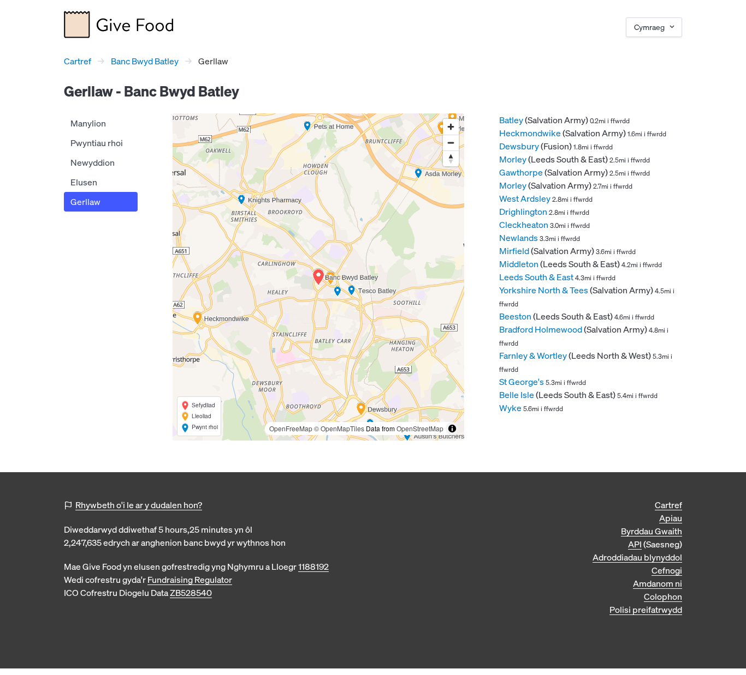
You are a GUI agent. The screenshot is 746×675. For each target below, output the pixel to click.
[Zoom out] (451, 142)
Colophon (663, 596)
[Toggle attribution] (452, 428)
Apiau (670, 518)
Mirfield (514, 251)
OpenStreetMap (419, 428)
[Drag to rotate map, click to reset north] (451, 158)
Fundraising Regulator (189, 580)
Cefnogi (667, 570)
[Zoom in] (451, 127)
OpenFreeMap (290, 428)
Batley (511, 120)
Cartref (77, 61)
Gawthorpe (521, 172)
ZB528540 (191, 593)
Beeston (515, 316)
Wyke (510, 408)
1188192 (313, 566)
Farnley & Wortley (533, 355)
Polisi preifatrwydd (645, 610)
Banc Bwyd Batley (145, 61)
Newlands (518, 238)
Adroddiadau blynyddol (637, 557)
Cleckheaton (523, 225)
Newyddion (92, 162)
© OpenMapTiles (339, 428)
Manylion (88, 123)
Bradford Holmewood (540, 329)
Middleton (518, 264)
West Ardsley (524, 198)
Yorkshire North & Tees (543, 290)
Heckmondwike (530, 133)
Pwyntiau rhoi (96, 143)
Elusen (83, 182)
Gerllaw (85, 202)
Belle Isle (516, 395)
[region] (318, 277)
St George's (521, 382)
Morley (512, 159)
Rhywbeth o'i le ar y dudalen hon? (138, 505)
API (635, 544)
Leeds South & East (536, 277)
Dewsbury (519, 146)
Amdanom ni (657, 583)
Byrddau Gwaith (651, 531)
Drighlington (523, 212)
